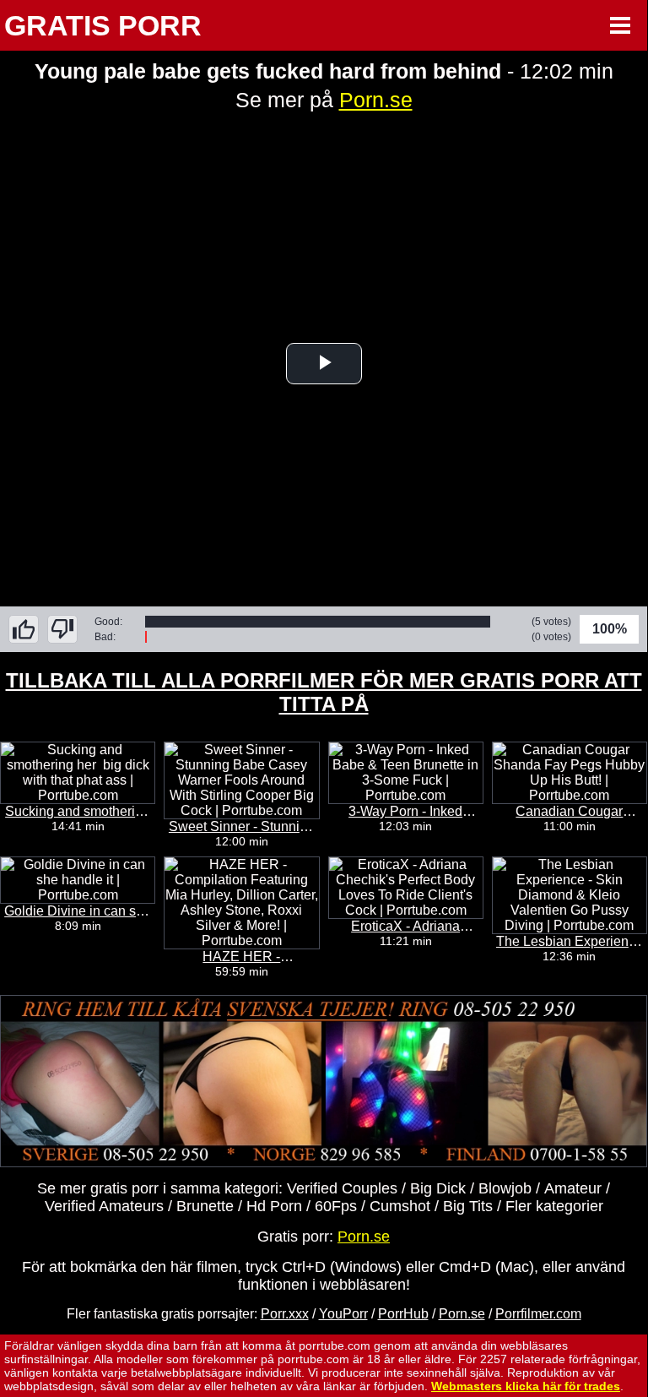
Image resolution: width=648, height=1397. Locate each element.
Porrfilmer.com (538, 1314)
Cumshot (400, 1206)
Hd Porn (274, 1206)
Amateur (573, 1188)
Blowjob (505, 1188)
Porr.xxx (285, 1314)
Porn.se (376, 99)
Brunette (205, 1206)
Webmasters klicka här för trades (525, 1386)
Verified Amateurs (104, 1206)
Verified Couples (342, 1188)
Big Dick (438, 1188)
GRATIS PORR (103, 25)
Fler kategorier (554, 1206)
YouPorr (343, 1314)
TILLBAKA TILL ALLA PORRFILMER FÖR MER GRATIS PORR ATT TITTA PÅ (324, 692)
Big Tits (468, 1206)
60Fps (336, 1206)
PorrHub (403, 1314)
